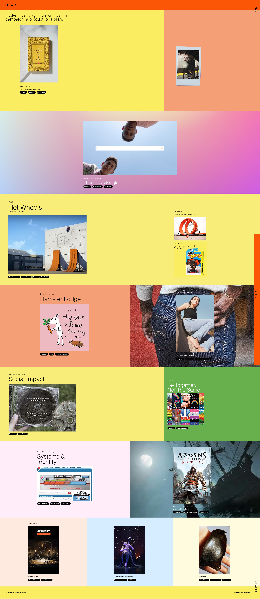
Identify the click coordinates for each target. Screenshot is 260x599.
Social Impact (26, 378)
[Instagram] (256, 298)
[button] (256, 9)
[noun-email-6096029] (256, 292)
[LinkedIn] (256, 295)
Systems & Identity (51, 459)
